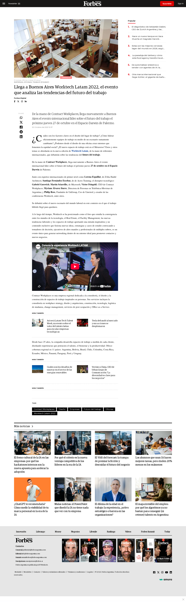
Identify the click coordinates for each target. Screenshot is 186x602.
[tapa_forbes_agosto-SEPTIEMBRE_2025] (163, 550)
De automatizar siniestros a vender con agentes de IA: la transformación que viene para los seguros (148, 66)
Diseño (62, 409)
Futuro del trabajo (92, 409)
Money (58, 532)
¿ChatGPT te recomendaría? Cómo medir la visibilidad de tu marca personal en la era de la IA (31, 509)
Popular (132, 21)
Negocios (75, 532)
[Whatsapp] (21, 117)
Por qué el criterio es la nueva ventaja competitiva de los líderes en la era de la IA (71, 461)
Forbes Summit (147, 532)
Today (167, 532)
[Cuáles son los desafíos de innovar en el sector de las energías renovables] (37, 369)
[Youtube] (166, 572)
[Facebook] (21, 127)
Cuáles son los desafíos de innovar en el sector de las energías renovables (59, 370)
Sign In (180, 3)
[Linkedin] (21, 136)
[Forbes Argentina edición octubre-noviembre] (144, 550)
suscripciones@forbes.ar (34, 561)
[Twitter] (21, 122)
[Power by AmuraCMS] (165, 579)
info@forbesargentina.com (31, 554)
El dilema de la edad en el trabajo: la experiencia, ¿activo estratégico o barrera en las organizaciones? (112, 509)
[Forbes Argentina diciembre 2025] (126, 550)
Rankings (111, 532)
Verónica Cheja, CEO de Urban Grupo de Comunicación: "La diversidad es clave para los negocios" (103, 372)
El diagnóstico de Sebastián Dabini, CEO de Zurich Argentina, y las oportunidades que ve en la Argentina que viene (149, 28)
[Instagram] (162, 572)
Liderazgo (40, 532)
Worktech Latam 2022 (44, 413)
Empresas (74, 409)
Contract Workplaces (44, 409)
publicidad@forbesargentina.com (34, 550)
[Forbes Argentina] (93, 3)
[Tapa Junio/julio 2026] (70, 550)
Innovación (21, 532)
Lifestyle (93, 532)
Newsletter (28, 572)
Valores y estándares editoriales (53, 572)
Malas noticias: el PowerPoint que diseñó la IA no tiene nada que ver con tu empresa (71, 508)
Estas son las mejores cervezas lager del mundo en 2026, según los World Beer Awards (148, 47)
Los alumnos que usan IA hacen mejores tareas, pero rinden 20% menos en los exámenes (153, 461)
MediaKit (18, 572)
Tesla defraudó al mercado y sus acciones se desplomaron (105, 323)
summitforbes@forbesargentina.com (34, 557)
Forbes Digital (20, 98)
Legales (90, 572)
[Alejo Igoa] (107, 550)
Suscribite (167, 4)
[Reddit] (21, 132)
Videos (128, 532)
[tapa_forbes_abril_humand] (89, 550)
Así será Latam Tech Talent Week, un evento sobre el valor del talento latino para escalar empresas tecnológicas (60, 326)
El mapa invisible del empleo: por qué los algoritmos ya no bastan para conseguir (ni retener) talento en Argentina (151, 509)
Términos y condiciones (76, 572)
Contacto (37, 572)
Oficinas (109, 409)
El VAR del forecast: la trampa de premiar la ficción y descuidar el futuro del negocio (112, 461)
